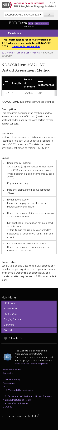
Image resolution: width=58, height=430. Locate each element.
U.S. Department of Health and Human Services (27, 396)
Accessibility (9, 383)
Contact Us (8, 373)
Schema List (23, 52)
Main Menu (14, 33)
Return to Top (15, 338)
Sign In (53, 2)
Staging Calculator (14, 319)
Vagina (36, 52)
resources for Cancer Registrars (31, 363)
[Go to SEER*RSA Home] (29, 5)
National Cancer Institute (15, 403)
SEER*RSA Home (12, 369)
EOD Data (28, 23)
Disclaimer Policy (11, 379)
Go (49, 14)
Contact (8, 330)
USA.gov (7, 406)
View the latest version (26, 46)
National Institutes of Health (17, 399)
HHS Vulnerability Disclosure (18, 390)
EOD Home (7, 52)
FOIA (5, 386)
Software (9, 324)
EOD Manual (10, 314)
